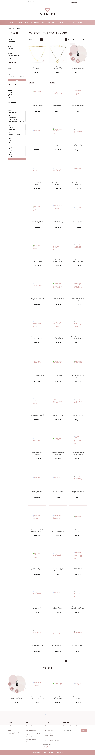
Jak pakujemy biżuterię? (50, 737)
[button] (10, 723)
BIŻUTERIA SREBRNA (23, 22)
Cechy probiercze (30, 736)
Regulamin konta (29, 728)
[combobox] (35, 39)
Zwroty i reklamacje (49, 735)
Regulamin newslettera (31, 730)
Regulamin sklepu (30, 725)
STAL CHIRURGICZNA (35, 22)
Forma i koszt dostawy (49, 728)
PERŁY (53, 22)
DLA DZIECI (60, 22)
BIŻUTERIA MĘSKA (46, 22)
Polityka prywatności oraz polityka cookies (33, 733)
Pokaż (17, 159)
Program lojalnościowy (31, 739)
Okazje (9, 58)
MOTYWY (67, 22)
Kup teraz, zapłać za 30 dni (50, 733)
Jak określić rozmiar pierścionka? (52, 740)
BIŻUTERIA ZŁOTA (13, 22)
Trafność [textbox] (30, 39)
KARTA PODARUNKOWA (13, 55)
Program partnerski (30, 741)
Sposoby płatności (49, 730)
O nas (46, 725)
